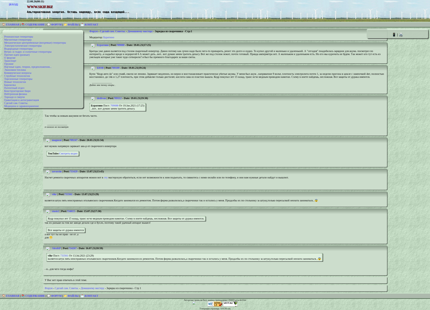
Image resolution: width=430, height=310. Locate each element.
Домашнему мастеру (140, 31)
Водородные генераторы (18, 48)
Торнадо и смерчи (14, 97)
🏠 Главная (11, 24)
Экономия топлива (15, 69)
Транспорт (10, 60)
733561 (68, 194)
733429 (73, 171)
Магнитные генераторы (18, 39)
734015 (71, 211)
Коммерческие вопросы (17, 72)
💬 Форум (54, 24)
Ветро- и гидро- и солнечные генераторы (28, 51)
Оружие (8, 63)
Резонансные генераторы (18, 36)
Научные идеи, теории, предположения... (28, 66)
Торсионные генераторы (18, 78)
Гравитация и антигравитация (21, 100)
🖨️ (401, 35)
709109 (115, 67)
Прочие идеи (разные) (17, 54)
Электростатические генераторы (23, 45)
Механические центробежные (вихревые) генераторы (35, 42)
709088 (120, 45)
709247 (73, 140)
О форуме (9, 57)
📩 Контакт (89, 24)
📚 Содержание (33, 24)
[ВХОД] (13, 4)
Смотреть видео (68, 153)
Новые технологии (15, 81)
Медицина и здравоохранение (21, 106)
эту (106, 177)
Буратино (108, 37)
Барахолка (10, 84)
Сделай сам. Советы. (16, 103)
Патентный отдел (14, 88)
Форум (93, 31)
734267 (73, 248)
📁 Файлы (71, 24)
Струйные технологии (17, 75)
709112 (118, 98)
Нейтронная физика (15, 94)
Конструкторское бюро (17, 91)
